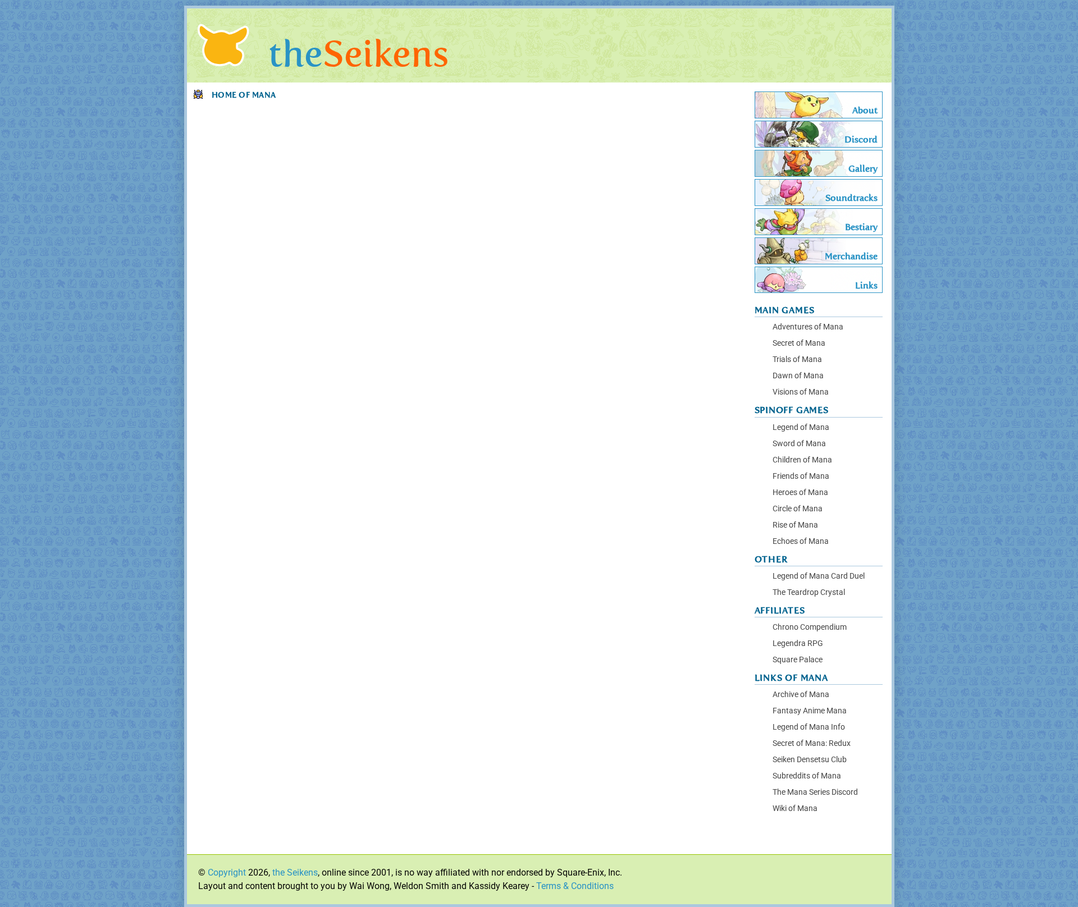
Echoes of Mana (801, 541)
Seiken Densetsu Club (810, 759)
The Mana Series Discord (815, 792)
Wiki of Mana (795, 808)
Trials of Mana (797, 359)
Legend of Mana (801, 427)
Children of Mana (802, 460)
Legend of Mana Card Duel (819, 576)
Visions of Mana (801, 392)
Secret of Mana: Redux (812, 743)
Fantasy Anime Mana (810, 711)
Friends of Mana (801, 476)
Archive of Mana (801, 694)
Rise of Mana (795, 525)
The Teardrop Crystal (809, 592)
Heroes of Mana (800, 492)
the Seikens (295, 872)
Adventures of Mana (808, 327)
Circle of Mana (798, 509)
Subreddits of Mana (807, 776)
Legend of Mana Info (809, 727)
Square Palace (798, 660)
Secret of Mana (799, 343)
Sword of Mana (799, 443)
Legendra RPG (798, 643)
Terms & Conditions (575, 886)
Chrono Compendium (810, 627)
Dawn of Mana (798, 376)
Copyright (227, 872)
